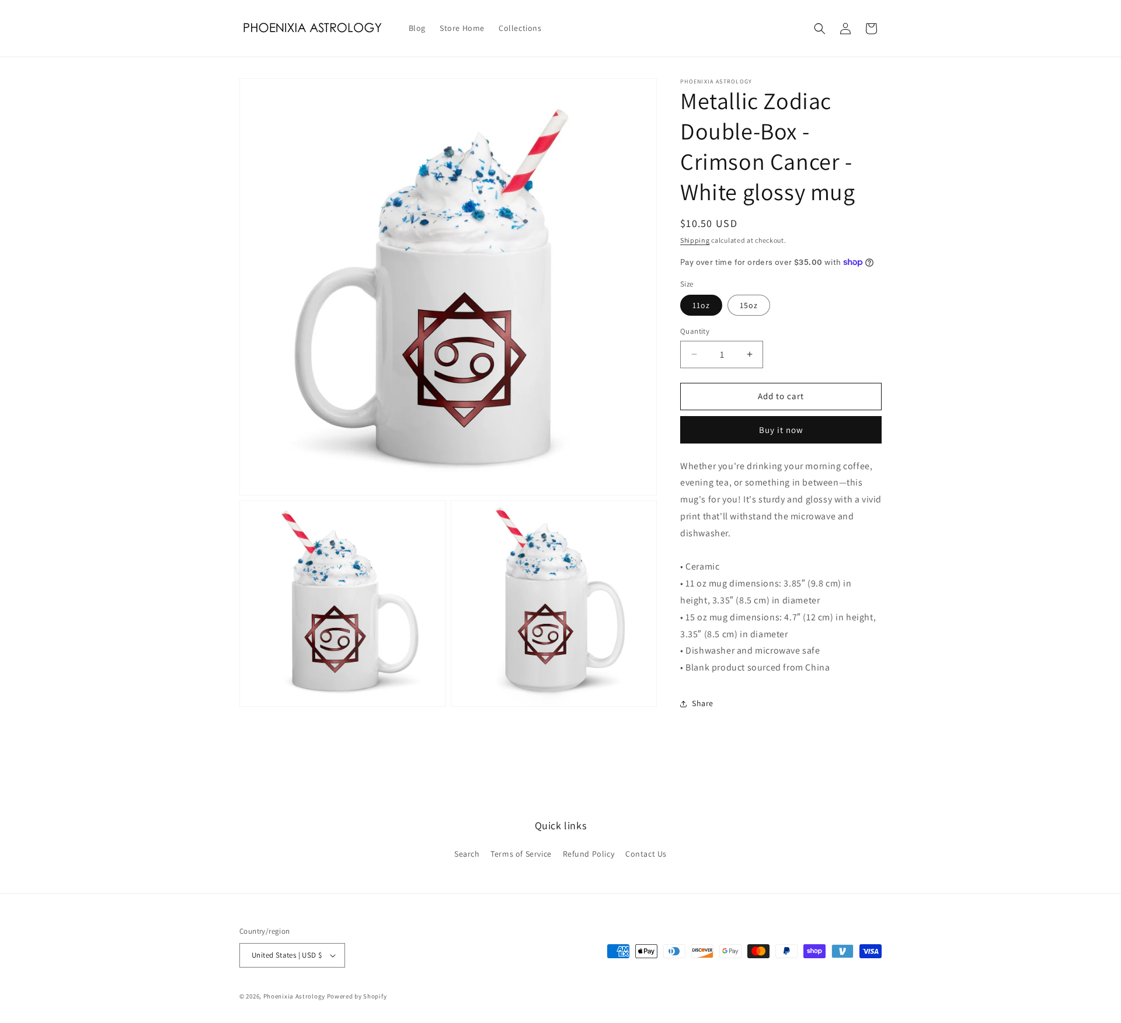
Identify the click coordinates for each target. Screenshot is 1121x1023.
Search (467, 854)
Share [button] (702, 703)
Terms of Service (521, 854)
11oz (701, 305)
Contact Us (646, 854)
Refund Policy (589, 854)
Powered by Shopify (357, 996)
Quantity (694, 331)
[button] (820, 28)
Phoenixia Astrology (294, 996)
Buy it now (781, 429)
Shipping (695, 240)
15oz (749, 305)
